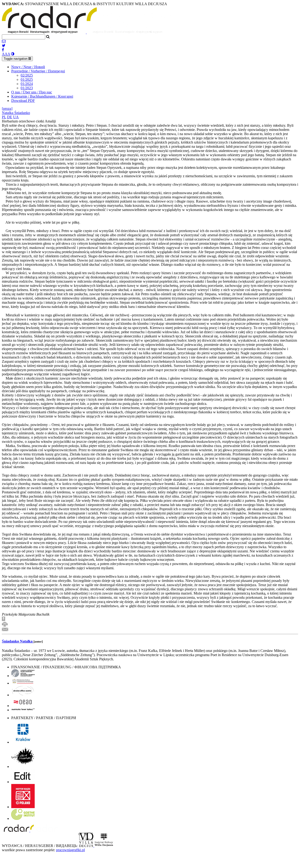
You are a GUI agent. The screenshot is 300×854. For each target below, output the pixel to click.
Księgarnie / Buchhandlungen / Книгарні (42, 96)
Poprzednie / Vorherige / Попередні (38, 71)
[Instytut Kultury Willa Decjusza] (103, 846)
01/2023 (27, 88)
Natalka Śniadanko (16, 113)
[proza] (7, 109)
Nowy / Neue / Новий (28, 67)
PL (4, 117)
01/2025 (27, 79)
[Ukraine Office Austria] (23, 695)
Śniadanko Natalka (18, 641)
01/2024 (27, 84)
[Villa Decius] (86, 846)
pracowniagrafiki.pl (70, 850)
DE (9, 117)
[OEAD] (23, 706)
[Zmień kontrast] (12, 54)
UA (16, 117)
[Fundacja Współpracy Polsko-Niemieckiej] (23, 676)
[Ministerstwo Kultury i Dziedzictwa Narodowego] (23, 683)
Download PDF (23, 101)
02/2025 (27, 75)
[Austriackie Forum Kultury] (23, 710)
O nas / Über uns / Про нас (31, 92)
